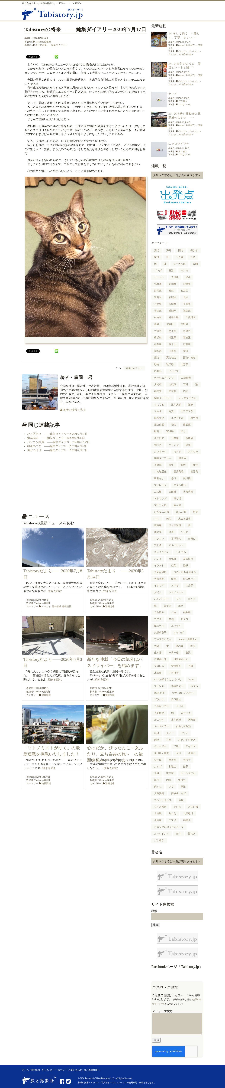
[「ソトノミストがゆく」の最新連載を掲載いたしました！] (53, 741)
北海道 (158, 284)
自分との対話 (183, 726)
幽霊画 (172, 760)
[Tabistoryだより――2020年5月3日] (53, 652)
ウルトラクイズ (162, 800)
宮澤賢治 (176, 538)
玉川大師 (176, 404)
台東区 (187, 331)
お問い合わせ (75, 1070)
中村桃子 (174, 672)
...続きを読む (54, 590)
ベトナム (181, 552)
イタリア (159, 585)
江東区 (172, 351)
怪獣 (185, 565)
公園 (195, 264)
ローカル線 (179, 264)
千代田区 (190, 317)
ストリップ (160, 498)
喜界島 (194, 471)
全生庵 (158, 760)
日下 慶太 (182, 101)
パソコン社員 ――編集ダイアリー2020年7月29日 (59, 442)
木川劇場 (176, 719)
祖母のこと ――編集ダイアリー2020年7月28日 (57, 446)
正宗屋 (158, 820)
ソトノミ (174, 445)
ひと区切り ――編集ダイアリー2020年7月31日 (57, 433)
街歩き (194, 250)
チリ (183, 431)
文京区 (184, 290)
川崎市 (158, 384)
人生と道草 (184, 518)
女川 (178, 753)
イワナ (184, 733)
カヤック (186, 713)
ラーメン (159, 277)
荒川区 (158, 445)
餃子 (185, 766)
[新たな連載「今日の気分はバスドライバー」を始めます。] (117, 652)
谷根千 (187, 760)
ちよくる (159, 404)
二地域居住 (160, 471)
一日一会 (174, 652)
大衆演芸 (188, 491)
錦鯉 (183, 465)
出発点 (191, 538)
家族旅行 (188, 559)
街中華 (170, 773)
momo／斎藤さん (188, 639)
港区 (156, 324)
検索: (154, 911)
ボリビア (159, 438)
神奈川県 (174, 317)
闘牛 (171, 465)
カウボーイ (160, 451)
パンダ (158, 270)
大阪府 (172, 491)
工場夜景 (186, 377)
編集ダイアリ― (162, 458)
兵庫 (168, 739)
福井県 (187, 612)
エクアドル (177, 418)
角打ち (182, 780)
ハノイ (158, 559)
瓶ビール (159, 625)
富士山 (172, 344)
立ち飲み (159, 612)
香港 (171, 270)
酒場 (156, 250)
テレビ (177, 806)
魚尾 (181, 800)
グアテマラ (187, 411)
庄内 (156, 780)
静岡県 (158, 290)
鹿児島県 (179, 471)
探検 (156, 257)
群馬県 (158, 391)
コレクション (161, 552)
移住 (195, 465)
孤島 (171, 290)
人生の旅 (193, 806)
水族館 (158, 672)
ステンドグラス (186, 739)
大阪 (156, 646)
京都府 (172, 559)
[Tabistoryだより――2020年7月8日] (53, 564)
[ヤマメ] (159, 105)
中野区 (184, 324)
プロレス (159, 666)
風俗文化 (159, 418)
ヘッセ (184, 532)
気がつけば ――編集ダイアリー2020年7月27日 (57, 450)
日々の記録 (175, 525)
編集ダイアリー (134, 368)
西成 (171, 619)
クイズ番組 (160, 806)
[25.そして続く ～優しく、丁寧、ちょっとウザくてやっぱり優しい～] (159, 45)
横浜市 (158, 337)
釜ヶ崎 (177, 505)
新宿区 (172, 297)
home (191, 679)
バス (156, 518)
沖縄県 (187, 284)
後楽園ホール (181, 659)
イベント (46, 606)
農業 (188, 652)
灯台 (192, 257)
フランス (159, 686)
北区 (185, 297)
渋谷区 (170, 324)
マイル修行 (180, 485)
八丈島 (158, 304)
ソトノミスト (176, 592)
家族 (183, 786)
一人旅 (179, 257)
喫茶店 (182, 458)
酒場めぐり (177, 686)
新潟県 (172, 284)
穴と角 (158, 545)
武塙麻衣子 (160, 632)
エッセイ (176, 625)
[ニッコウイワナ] (159, 155)
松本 (192, 646)
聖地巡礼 (176, 666)
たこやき (159, 719)
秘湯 (188, 277)
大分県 (189, 585)
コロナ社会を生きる (185, 572)
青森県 (158, 310)
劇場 (156, 739)
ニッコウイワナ (178, 143)
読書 (171, 532)
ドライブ (174, 371)
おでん (158, 592)
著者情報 (56, 606)
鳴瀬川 (187, 820)
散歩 (190, 404)
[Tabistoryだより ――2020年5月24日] (117, 564)
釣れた (172, 813)
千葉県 (187, 304)
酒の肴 (179, 646)
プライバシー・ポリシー (54, 1070)
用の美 (158, 532)
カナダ (177, 451)
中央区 (158, 317)
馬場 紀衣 (159, 693)
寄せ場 (177, 498)
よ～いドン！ (161, 833)
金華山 (191, 753)
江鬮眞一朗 (160, 659)
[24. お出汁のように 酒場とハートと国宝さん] (159, 75)
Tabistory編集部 (43, 41)
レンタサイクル (187, 398)
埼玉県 (172, 337)
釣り (185, 391)
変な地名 (171, 357)
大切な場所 (160, 572)
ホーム (25, 1070)
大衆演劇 (159, 579)
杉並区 (158, 371)
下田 (190, 666)
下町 (185, 384)
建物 (188, 445)
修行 (173, 478)
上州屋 (158, 813)
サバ (178, 599)
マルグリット (176, 545)
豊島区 (158, 297)
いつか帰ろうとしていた (167, 679)
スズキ (175, 585)
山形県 (184, 364)
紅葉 (173, 565)
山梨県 (158, 344)
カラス (167, 605)
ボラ (180, 605)
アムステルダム (162, 639)
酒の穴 (191, 833)
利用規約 (35, 1070)
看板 (185, 351)
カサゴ (158, 766)
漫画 (173, 579)
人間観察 (159, 713)
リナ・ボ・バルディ (183, 693)
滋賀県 (158, 525)
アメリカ (193, 451)
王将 (156, 773)
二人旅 (158, 491)
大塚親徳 (159, 793)
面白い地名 (189, 357)
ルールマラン (161, 726)
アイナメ (190, 746)
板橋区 (189, 438)
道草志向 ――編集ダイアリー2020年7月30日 (56, 437)
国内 (180, 250)
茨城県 (172, 304)
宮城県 (170, 431)
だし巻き (159, 840)
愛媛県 (187, 424)
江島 (176, 746)
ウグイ (158, 619)
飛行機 (187, 478)
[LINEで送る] (56, 56)
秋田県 (170, 364)
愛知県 (172, 310)
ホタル (194, 686)
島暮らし (159, 478)
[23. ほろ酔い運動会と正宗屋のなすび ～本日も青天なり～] (159, 125)
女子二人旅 (160, 505)
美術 (168, 518)
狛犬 (173, 424)
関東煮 (191, 719)
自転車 (172, 384)
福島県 (187, 310)
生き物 (158, 652)
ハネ (173, 612)
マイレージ (160, 485)
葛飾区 (187, 337)
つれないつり (184, 104)
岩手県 (194, 418)
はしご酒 (181, 511)
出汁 (178, 833)
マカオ (158, 411)
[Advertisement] (85, 482)
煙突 (156, 357)
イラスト (159, 565)
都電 (195, 511)
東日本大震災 (161, 753)
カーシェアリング (164, 377)
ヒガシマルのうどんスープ (169, 827)
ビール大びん (188, 773)
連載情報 (66, 606)
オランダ (179, 632)
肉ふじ (158, 786)
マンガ (184, 270)
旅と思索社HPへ (92, 1070)
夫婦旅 (175, 277)
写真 (171, 411)
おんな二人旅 (161, 511)
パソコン (159, 538)
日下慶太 (176, 699)
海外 (168, 250)
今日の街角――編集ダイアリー (51, 45)
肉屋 (168, 780)
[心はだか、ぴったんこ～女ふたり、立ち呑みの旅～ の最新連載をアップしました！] (117, 741)
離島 (156, 431)
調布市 (158, 351)
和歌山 (172, 766)
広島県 (187, 344)
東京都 (172, 391)
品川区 (172, 331)
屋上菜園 (159, 424)
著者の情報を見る (74, 409)
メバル (180, 706)
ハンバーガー (161, 599)
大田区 (158, 331)
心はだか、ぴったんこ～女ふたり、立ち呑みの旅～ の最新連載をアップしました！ (115, 754)
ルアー (170, 733)
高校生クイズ (178, 793)
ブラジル (159, 699)
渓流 (156, 733)
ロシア (191, 599)
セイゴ (184, 619)
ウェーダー (160, 746)
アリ (171, 786)
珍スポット (189, 579)
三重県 (175, 438)
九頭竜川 (188, 813)
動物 (156, 364)
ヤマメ (172, 93)
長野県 (158, 465)
